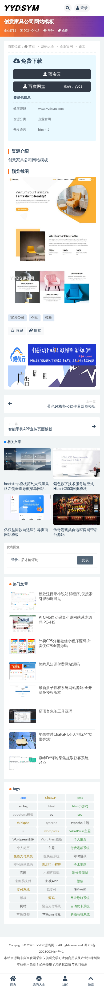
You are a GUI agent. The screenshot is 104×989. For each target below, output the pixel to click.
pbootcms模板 (23, 814)
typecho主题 (80, 822)
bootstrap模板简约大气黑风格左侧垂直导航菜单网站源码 (26, 489)
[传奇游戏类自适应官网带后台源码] (76, 511)
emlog (23, 806)
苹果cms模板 (51, 914)
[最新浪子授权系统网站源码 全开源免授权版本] (22, 694)
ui (23, 831)
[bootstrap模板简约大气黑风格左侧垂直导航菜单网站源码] (27, 459)
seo (80, 814)
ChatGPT (51, 797)
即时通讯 (80, 856)
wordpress (51, 831)
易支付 (51, 889)
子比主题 (80, 864)
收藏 (19, 331)
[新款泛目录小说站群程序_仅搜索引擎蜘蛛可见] (22, 609)
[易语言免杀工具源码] (22, 716)
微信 (80, 881)
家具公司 (17, 318)
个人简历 (23, 848)
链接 (37, 331)
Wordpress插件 (23, 839)
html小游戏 (80, 806)
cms (80, 797)
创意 (34, 318)
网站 (23, 906)
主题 (51, 848)
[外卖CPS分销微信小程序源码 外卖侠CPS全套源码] (22, 646)
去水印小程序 (51, 864)
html (51, 806)
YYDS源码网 (45, 945)
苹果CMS (23, 914)
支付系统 (23, 889)
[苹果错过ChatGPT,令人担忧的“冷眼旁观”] (22, 740)
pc (51, 814)
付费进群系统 (80, 848)
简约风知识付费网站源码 (59, 664)
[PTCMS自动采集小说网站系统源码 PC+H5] (22, 623)
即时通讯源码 (23, 864)
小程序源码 (51, 872)
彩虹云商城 (80, 872)
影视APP (51, 881)
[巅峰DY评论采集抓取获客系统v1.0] (22, 763)
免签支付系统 (23, 856)
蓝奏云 (54, 74)
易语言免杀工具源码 (55, 711)
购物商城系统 (80, 914)
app (23, 797)
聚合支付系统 (51, 906)
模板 (48, 318)
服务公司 (80, 889)
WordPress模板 (51, 839)
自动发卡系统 (80, 906)
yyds (72, 86)
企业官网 (10, 30)
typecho (51, 822)
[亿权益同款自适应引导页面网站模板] (27, 507)
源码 (51, 898)
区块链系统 (51, 856)
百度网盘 (36, 86)
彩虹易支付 (23, 881)
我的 (65, 984)
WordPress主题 (80, 831)
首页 (32, 46)
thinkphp (23, 822)
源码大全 (47, 46)
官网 (23, 872)
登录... (15, 560)
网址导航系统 (80, 898)
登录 (84, 8)
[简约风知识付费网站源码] (22, 674)
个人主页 (80, 839)
